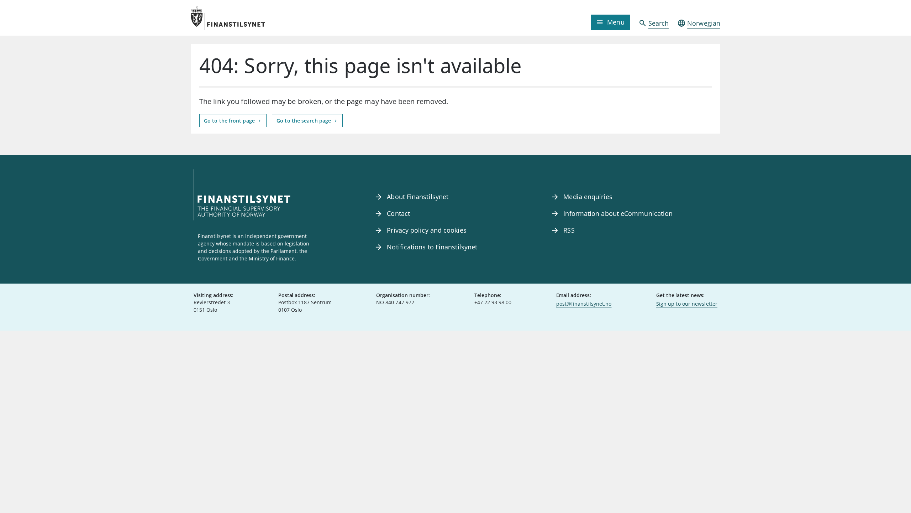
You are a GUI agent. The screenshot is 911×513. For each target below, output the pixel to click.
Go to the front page (230, 120)
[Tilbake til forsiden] (257, 18)
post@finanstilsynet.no (584, 303)
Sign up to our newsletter (686, 303)
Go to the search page (304, 120)
